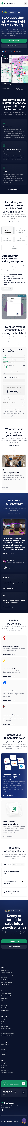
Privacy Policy (4, 1063)
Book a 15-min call (14, 40)
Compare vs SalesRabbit (7, 1031)
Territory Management (6, 972)
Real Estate (4, 1003)
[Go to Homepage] (8, 3)
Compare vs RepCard (6, 1035)
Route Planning (5, 970)
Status (2, 1075)
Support (3, 1023)
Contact (3, 1054)
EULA (2, 1067)
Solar (2, 1000)
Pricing (3, 1019)
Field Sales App (5, 977)
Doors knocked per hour (9, 359)
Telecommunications (6, 993)
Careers (3, 1049)
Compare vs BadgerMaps (7, 1033)
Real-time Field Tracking (7, 975)
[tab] (7, 230)
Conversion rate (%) (7, 365)
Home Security (4, 998)
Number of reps (7, 355)
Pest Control (4, 1005)
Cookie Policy (4, 1065)
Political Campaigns (6, 1007)
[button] (25, 3)
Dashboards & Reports (6, 982)
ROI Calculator (4, 1026)
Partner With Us (5, 1044)
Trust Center (4, 1051)
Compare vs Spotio (6, 1028)
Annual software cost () (11, 377)
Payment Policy (5, 1070)
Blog (2, 1021)
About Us (3, 1047)
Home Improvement (6, 995)
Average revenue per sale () (10, 371)
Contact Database (5, 979)
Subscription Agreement (7, 1072)
